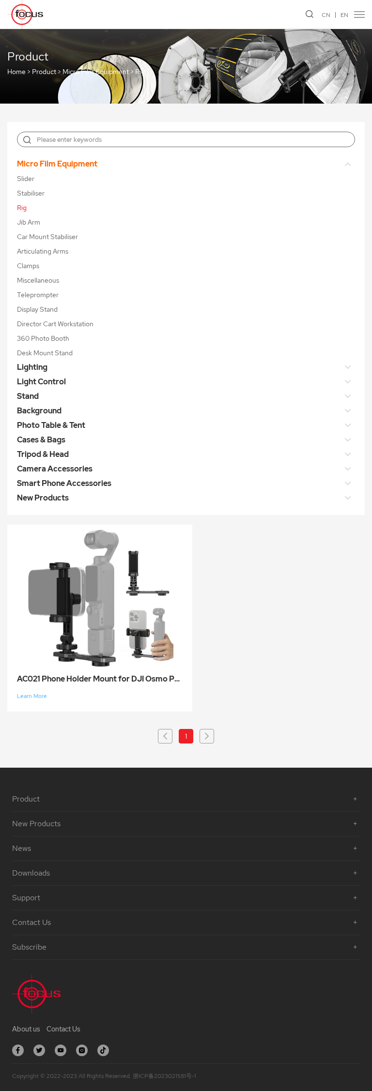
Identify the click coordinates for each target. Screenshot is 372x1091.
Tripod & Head (43, 454)
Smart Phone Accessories (64, 483)
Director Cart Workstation (55, 323)
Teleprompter (38, 294)
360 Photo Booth (43, 338)
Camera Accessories (55, 469)
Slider (25, 178)
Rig (140, 72)
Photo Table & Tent (51, 425)
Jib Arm (28, 222)
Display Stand (37, 309)
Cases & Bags (41, 440)
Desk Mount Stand (45, 353)
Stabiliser (31, 193)
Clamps (28, 265)
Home (16, 72)
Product (44, 72)
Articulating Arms (42, 251)
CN (326, 15)
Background (39, 411)
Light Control (41, 382)
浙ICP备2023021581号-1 (164, 1076)
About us (26, 1029)
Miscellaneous (38, 280)
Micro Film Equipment (95, 72)
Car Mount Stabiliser (47, 236)
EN (344, 15)
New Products (43, 498)
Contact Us (63, 1029)
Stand (28, 396)
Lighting (32, 367)
